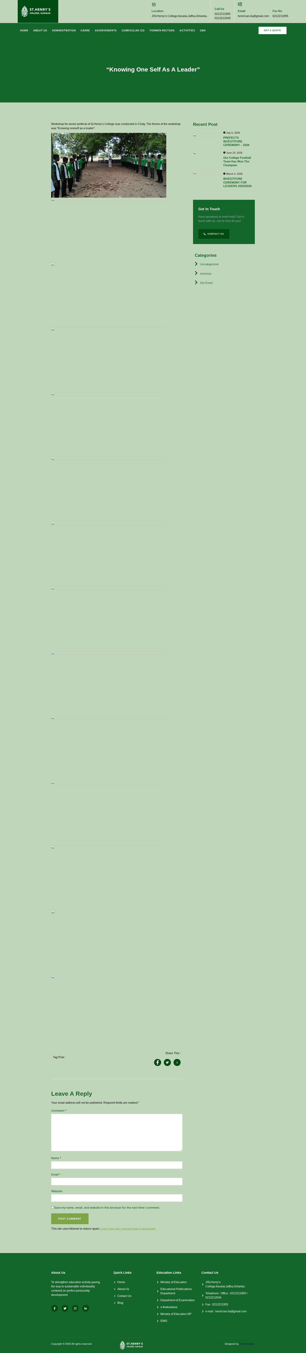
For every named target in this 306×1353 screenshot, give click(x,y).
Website (56, 1191)
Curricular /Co (133, 30)
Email (56, 1174)
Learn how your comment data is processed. (128, 1228)
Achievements (106, 30)
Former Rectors (162, 30)
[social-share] (157, 1062)
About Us (40, 30)
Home (24, 30)
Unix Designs (246, 1343)
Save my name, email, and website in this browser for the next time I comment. (107, 1207)
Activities (187, 30)
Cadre (85, 30)
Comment (59, 1110)
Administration (64, 30)
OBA (203, 30)
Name (56, 1158)
